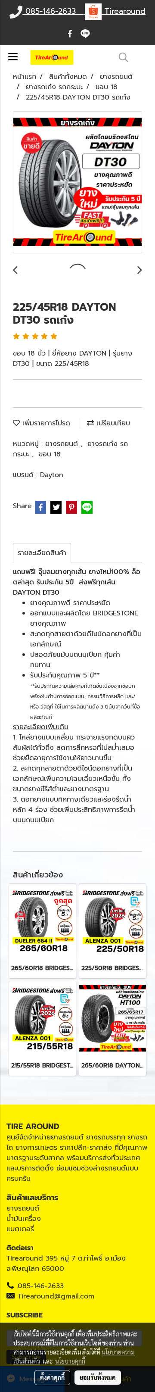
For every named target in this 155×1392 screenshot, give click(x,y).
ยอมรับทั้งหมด (98, 1377)
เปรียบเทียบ (112, 423)
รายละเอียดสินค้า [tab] (42, 553)
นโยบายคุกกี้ (70, 1361)
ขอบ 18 (50, 454)
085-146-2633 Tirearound (84, 11)
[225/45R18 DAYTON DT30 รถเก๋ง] (77, 183)
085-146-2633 (41, 1286)
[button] (120, 57)
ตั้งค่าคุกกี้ (52, 1377)
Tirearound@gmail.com (56, 1296)
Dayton (51, 475)
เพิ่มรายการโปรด (45, 423)
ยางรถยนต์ (63, 444)
